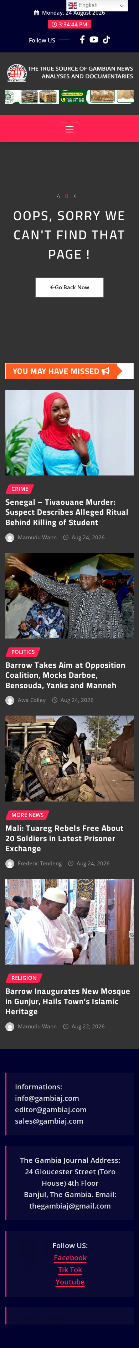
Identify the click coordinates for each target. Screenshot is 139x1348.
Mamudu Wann (37, 537)
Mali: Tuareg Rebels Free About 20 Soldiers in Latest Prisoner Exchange (64, 838)
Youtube (70, 1282)
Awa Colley (32, 699)
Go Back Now (72, 287)
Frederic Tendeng (40, 863)
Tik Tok (70, 1270)
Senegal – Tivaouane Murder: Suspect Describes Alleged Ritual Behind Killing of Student (67, 512)
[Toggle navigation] (69, 129)
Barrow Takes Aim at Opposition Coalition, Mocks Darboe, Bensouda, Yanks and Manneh (65, 675)
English (87, 5)
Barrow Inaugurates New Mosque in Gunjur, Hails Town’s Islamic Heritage (67, 1001)
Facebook (70, 1257)
